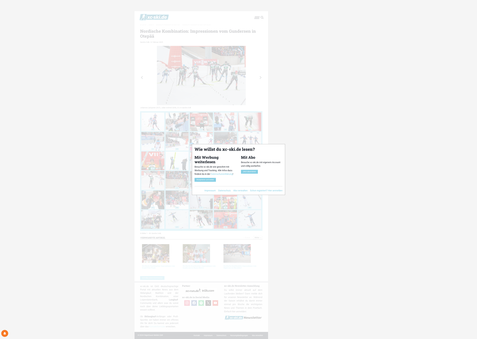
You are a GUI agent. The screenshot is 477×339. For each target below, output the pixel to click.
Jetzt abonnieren (249, 172)
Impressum (210, 190)
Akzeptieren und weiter (205, 180)
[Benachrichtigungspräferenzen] (4, 333)
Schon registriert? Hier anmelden (266, 190)
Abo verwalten (240, 190)
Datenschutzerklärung (222, 174)
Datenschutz (224, 190)
